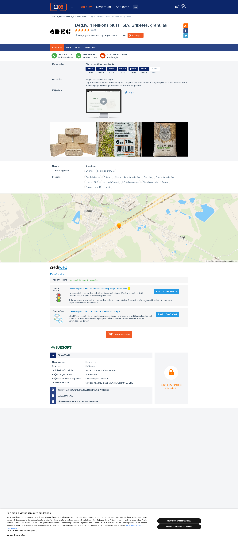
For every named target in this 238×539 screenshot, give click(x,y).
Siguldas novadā (93, 187)
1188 (58, 7)
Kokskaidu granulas (106, 171)
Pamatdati (57, 47)
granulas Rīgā (92, 182)
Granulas (148, 177)
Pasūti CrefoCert (167, 314)
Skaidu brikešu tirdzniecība (127, 177)
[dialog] (119, 524)
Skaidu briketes (93, 177)
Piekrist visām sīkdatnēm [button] (179, 521)
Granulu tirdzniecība (164, 177)
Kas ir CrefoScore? (166, 291)
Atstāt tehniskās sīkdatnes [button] (179, 527)
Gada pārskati (66, 395)
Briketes (89, 171)
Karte (68, 47)
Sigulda (165, 182)
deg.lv (130, 92)
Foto (77, 47)
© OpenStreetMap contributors (226, 261)
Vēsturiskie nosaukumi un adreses (78, 401)
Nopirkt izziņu (122, 334)
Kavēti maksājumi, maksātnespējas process (83, 390)
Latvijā (107, 187)
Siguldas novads (150, 182)
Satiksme (122, 7)
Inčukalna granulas (130, 182)
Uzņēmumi (104, 7)
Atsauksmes (90, 47)
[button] (79, 530)
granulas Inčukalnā (110, 182)
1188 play (85, 7)
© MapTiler (210, 261)
